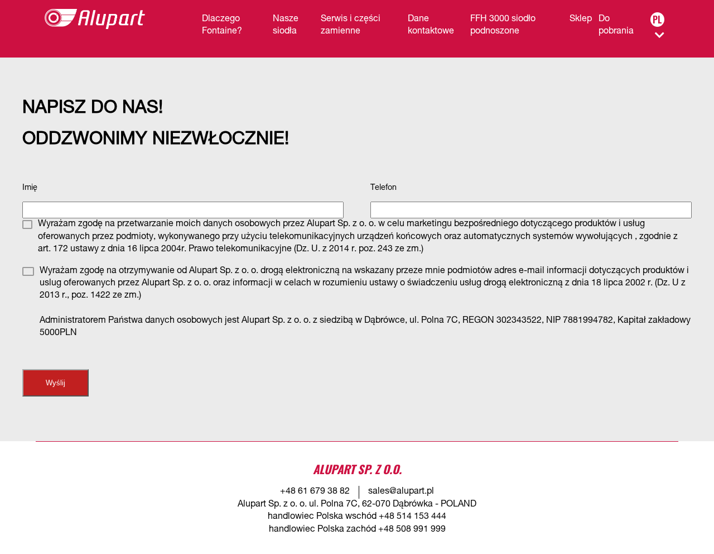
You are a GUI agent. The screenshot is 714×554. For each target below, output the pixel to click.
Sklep (581, 19)
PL (657, 19)
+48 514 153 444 (412, 517)
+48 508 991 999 (412, 530)
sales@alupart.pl (401, 492)
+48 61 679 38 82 (315, 492)
